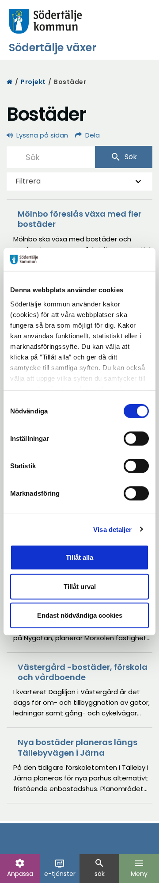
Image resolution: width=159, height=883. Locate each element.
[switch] (136, 439)
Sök (123, 157)
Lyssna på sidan (42, 135)
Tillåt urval (80, 586)
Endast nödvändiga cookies (79, 615)
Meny (139, 868)
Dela (92, 135)
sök (99, 868)
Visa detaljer (112, 529)
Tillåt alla (79, 557)
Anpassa (20, 868)
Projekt (33, 81)
